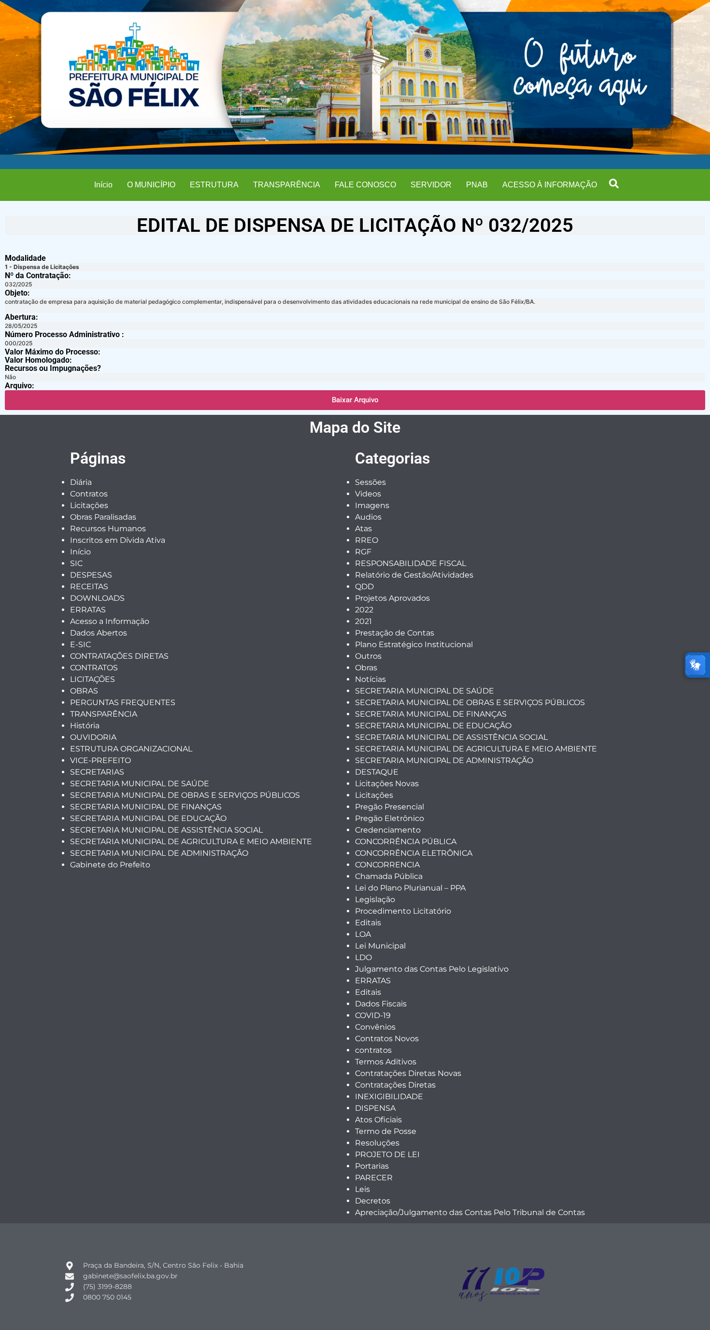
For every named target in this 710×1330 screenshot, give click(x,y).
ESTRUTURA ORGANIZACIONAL (131, 748)
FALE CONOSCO (365, 185)
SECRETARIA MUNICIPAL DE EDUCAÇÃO (148, 818)
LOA (363, 934)
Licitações (89, 505)
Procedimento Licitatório (403, 911)
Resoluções (377, 1142)
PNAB (477, 185)
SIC (76, 563)
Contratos (89, 493)
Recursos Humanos (108, 528)
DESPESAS (91, 575)
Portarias (372, 1166)
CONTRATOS (94, 667)
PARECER (374, 1177)
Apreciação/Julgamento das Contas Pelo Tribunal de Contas (470, 1212)
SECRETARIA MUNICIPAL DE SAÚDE (139, 783)
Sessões (370, 482)
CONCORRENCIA (387, 864)
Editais (368, 922)
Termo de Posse (385, 1131)
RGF (363, 551)
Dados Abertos (98, 632)
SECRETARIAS (97, 772)
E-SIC (80, 644)
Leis (362, 1189)
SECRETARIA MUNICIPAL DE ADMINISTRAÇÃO (159, 853)
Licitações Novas (387, 783)
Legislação (375, 899)
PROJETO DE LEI (387, 1154)
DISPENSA (375, 1108)
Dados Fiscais (381, 1003)
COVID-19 (373, 1015)
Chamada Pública (389, 876)
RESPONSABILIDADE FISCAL (410, 563)
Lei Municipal (380, 945)
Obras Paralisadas (103, 517)
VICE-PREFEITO (100, 760)
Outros (368, 656)
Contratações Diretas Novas (408, 1073)
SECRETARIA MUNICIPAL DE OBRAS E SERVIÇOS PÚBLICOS (185, 795)
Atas (363, 528)
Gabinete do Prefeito (110, 864)
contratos (373, 1050)
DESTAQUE (376, 772)
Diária (81, 482)
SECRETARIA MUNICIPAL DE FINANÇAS (146, 806)
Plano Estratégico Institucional (414, 644)
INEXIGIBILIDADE (389, 1096)
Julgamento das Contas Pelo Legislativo (432, 969)
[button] (614, 183)
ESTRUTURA (214, 185)
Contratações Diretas (395, 1084)
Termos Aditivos (385, 1061)
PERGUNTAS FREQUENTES (122, 702)
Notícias (370, 679)
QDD (364, 586)
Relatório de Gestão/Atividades (414, 575)
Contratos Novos (387, 1038)
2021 (363, 621)
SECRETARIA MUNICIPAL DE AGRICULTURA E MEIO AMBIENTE (191, 841)
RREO (366, 540)
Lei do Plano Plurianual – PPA (410, 887)
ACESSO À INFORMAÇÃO (549, 185)
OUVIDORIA (93, 737)
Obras (366, 667)
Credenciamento (388, 830)
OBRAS (84, 690)
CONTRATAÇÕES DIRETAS (119, 656)
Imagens (372, 505)
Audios (368, 517)
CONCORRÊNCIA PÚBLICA (405, 841)
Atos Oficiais (378, 1119)
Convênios (375, 1027)
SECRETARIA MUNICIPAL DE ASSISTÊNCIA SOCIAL (166, 830)
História (84, 725)
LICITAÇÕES (92, 679)
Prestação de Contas (394, 632)
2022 (364, 609)
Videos (368, 493)
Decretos (372, 1200)
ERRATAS (88, 609)
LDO (363, 957)
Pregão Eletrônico (389, 818)
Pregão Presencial (389, 806)
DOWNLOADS (97, 598)
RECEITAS (89, 586)
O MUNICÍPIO (151, 185)
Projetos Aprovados (392, 598)
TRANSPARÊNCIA (286, 185)
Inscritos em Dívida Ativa (117, 540)
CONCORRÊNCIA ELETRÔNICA (413, 853)
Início (103, 185)
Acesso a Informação (109, 621)
